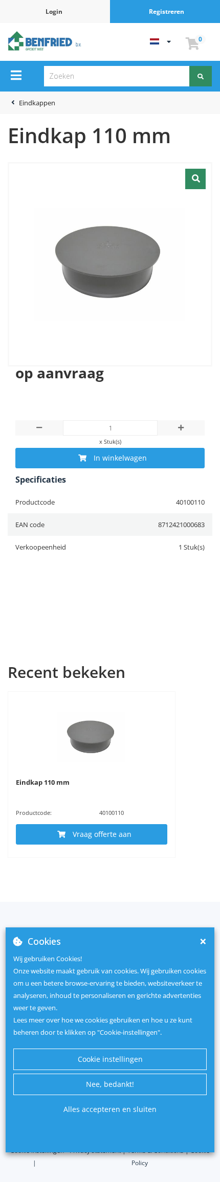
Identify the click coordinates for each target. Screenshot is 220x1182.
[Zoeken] (200, 76)
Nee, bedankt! (110, 1084)
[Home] (46, 41)
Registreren (166, 11)
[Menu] (16, 75)
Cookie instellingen (110, 1059)
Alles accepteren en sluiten (110, 1109)
